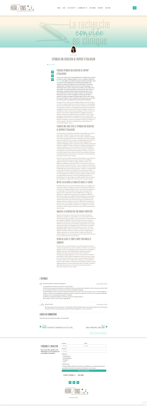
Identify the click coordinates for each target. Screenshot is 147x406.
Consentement (66, 364)
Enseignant (65, 360)
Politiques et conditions (68, 375)
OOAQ (59, 81)
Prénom (64, 343)
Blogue (64, 8)
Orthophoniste (66, 356)
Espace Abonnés (92, 8)
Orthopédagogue (67, 358)
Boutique (58, 8)
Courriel (64, 348)
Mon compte (100, 8)
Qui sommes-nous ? (82, 8)
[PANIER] (134, 7)
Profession (64, 354)
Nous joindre (107, 8)
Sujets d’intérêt (71, 8)
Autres (64, 362)
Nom (85, 343)
